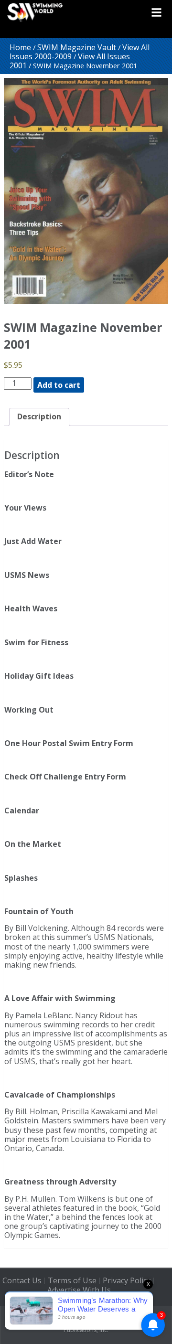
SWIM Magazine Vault (76, 47)
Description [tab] (39, 416)
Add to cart (58, 385)
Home (20, 47)
